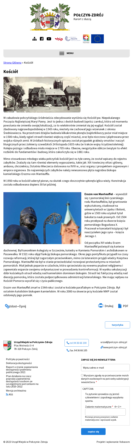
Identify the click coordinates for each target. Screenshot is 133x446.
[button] (42, 95)
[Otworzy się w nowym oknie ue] (97, 38)
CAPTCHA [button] (88, 388)
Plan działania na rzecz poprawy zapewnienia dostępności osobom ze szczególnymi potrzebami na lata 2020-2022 (22, 381)
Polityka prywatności (18, 359)
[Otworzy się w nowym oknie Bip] (58, 39)
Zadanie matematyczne (98, 406)
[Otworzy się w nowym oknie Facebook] (42, 39)
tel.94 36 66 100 (78, 342)
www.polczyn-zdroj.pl (115, 347)
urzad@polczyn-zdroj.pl (114, 342)
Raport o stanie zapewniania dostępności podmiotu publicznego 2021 (22, 369)
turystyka (117, 324)
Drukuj (109, 306)
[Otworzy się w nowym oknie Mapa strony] (35, 39)
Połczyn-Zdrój (88, 15)
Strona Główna (12, 62)
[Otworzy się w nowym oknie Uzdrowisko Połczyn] (73, 38)
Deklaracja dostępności (19, 363)
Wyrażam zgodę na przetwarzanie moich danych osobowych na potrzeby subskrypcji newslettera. (105, 379)
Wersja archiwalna (16, 390)
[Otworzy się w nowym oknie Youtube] (50, 38)
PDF (125, 306)
